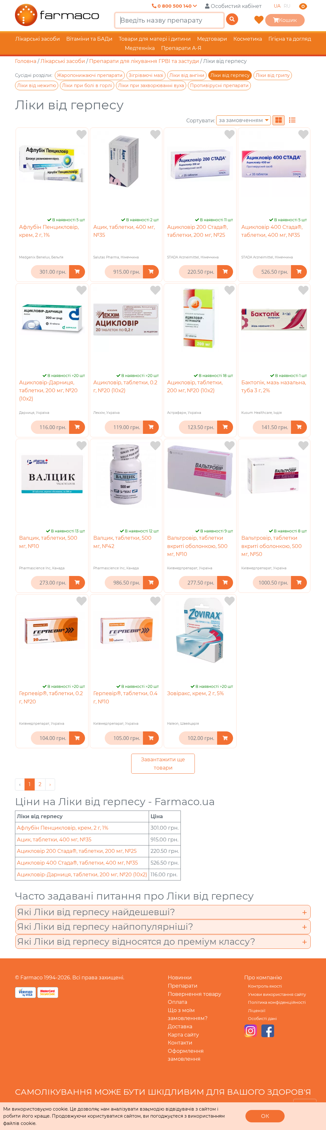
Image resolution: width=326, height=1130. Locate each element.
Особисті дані (262, 1018)
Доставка (180, 1027)
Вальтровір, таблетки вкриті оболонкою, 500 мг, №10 (197, 546)
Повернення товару (194, 994)
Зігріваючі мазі (146, 75)
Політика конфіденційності (277, 1002)
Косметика (247, 39)
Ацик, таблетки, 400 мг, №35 (54, 840)
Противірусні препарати (219, 85)
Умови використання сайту (277, 994)
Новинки (180, 978)
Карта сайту (183, 1035)
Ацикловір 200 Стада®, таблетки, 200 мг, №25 (77, 851)
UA (277, 6)
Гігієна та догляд (289, 39)
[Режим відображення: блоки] (279, 120)
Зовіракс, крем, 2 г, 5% (195, 693)
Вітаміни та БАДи (89, 39)
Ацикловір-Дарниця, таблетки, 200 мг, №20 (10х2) (48, 391)
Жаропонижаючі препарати (90, 75)
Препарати (182, 986)
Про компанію (263, 978)
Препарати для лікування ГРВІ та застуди (144, 61)
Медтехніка (140, 48)
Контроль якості (265, 986)
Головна (25, 61)
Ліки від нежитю (36, 85)
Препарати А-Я (181, 48)
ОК (265, 1116)
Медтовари (212, 39)
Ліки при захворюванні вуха (151, 85)
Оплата (177, 1002)
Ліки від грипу (273, 75)
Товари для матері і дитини (155, 39)
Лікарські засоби (37, 39)
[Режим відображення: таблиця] (292, 120)
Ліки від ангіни (186, 75)
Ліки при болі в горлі (87, 85)
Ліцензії (256, 1010)
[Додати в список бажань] (81, 134)
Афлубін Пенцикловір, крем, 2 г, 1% (62, 828)
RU (287, 6)
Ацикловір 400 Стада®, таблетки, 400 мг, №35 (77, 863)
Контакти (180, 1043)
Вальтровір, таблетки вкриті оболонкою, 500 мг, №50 (271, 546)
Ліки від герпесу (230, 75)
